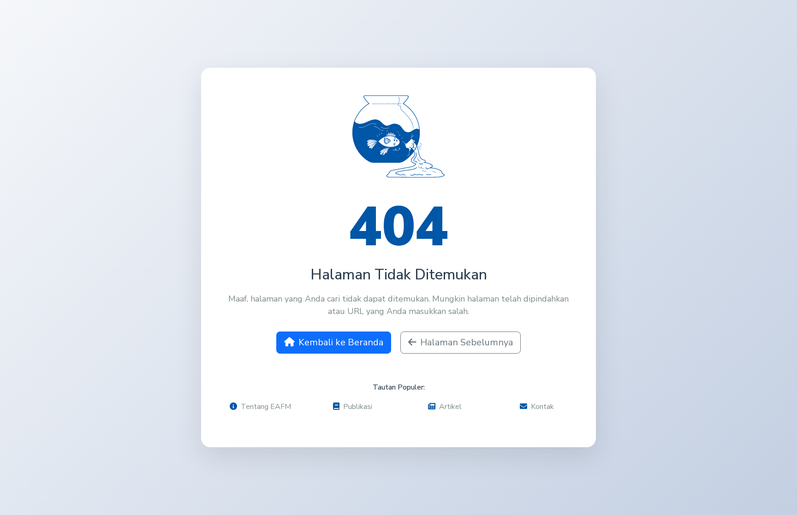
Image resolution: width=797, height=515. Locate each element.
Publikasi (357, 407)
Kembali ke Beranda (340, 342)
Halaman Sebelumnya (466, 342)
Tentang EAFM (266, 407)
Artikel (450, 407)
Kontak (542, 407)
